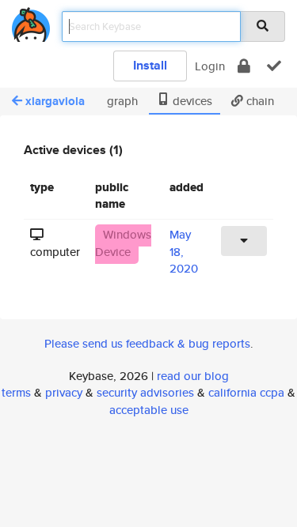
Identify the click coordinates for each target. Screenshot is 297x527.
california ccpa (246, 392)
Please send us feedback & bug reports (147, 343)
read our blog (193, 375)
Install (150, 65)
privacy (63, 392)
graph (121, 100)
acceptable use (148, 409)
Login (210, 66)
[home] (31, 22)
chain (258, 100)
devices (190, 100)
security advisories (145, 392)
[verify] (274, 66)
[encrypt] (244, 66)
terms (16, 392)
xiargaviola (55, 101)
